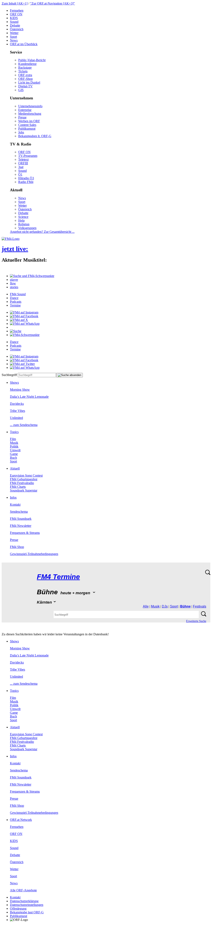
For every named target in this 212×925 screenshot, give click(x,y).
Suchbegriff (9, 375)
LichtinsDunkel (29, 82)
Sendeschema (19, 511)
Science (23, 216)
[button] (32, 276)
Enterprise (24, 110)
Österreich (16, 29)
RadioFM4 (25, 182)
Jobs (21, 132)
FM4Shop (17, 547)
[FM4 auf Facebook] (24, 316)
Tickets (23, 71)
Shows (14, 382)
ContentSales (27, 125)
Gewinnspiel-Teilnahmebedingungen (34, 554)
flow (13, 283)
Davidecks (17, 403)
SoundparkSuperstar (23, 490)
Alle (146, 606)
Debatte (15, 25)
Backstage (25, 67)
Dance (14, 298)
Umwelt (15, 450)
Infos (13, 497)
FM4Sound (18, 294)
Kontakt (15, 504)
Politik (14, 446)
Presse (22, 117)
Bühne (185, 606)
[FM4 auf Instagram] (24, 312)
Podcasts (15, 301)
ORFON (16, 14)
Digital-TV (25, 86)
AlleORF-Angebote (23, 890)
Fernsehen (16, 10)
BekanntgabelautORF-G (27, 912)
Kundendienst (27, 64)
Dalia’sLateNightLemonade (29, 396)
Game (14, 454)
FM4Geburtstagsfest (23, 479)
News (14, 40)
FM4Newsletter (20, 525)
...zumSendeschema (23, 425)
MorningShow (20, 389)
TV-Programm (27, 155)
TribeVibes (17, 410)
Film (13, 439)
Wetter (14, 33)
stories (14, 287)
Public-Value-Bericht (32, 60)
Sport (13, 36)
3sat (20, 167)
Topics (14, 432)
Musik (14, 442)
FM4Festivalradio (22, 483)
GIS (21, 90)
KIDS (14, 18)
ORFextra (25, 75)
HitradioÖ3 (26, 178)
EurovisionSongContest (26, 475)
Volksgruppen (27, 228)
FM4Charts (18, 486)
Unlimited (16, 418)
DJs (165, 606)
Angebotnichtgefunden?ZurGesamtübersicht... (42, 231)
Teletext (23, 159)
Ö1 (20, 174)
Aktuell (15, 468)
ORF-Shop (25, 79)
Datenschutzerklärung (24, 901)
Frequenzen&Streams (25, 532)
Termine (15, 305)
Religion (23, 224)
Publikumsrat (26, 128)
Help (21, 220)
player (14, 279)
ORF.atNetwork (21, 819)
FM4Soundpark (20, 518)
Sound (14, 21)
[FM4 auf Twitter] (22, 364)
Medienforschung (29, 113)
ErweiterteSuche (196, 621)
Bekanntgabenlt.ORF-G (34, 136)
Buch (13, 457)
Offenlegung (18, 908)
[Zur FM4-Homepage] (10, 238)
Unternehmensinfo (30, 106)
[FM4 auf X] (19, 320)
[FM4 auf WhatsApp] (25, 323)
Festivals (199, 606)
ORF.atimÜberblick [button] (23, 44)
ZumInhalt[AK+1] (15, 3)
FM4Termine (58, 577)
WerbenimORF (29, 121)
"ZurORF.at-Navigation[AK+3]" (52, 3)
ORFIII (23, 163)
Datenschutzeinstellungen (26, 905)
